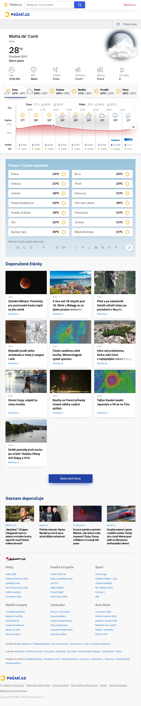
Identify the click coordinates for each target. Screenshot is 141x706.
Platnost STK (101, 634)
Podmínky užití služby (38, 685)
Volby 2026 (11, 574)
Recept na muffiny (14, 616)
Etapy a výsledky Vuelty (61, 579)
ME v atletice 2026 (104, 588)
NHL (97, 596)
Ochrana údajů (60, 685)
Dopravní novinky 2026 (106, 621)
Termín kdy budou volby (17, 588)
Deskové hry (97, 659)
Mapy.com (26, 644)
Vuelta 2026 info (58, 574)
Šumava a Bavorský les (61, 621)
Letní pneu (84, 659)
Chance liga (101, 574)
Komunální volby (13, 596)
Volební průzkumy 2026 (17, 579)
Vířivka (118, 651)
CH (63, 247)
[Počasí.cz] (17, 14)
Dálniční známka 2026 (105, 616)
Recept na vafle (13, 630)
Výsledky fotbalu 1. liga (106, 579)
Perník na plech (13, 634)
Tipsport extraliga (103, 583)
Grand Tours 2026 (58, 596)
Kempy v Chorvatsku (60, 612)
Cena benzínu (76, 644)
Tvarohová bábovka (15, 625)
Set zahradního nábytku (89, 651)
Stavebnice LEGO (52, 659)
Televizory (109, 659)
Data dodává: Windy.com (84, 685)
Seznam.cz (130, 4)
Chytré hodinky (122, 659)
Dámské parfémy (70, 659)
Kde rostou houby (59, 644)
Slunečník (61, 651)
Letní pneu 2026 (103, 612)
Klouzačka (72, 651)
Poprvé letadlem (58, 616)
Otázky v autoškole (104, 630)
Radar (103, 685)
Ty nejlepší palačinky (15, 612)
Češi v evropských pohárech (97, 644)
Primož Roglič (56, 592)
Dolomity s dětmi (58, 634)
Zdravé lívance (12, 621)
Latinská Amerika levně (61, 630)
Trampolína (49, 651)
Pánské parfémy (13, 663)
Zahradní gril (108, 651)
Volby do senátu (13, 592)
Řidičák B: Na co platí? (105, 625)
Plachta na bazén (34, 651)
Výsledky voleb (13, 583)
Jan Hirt (54, 583)
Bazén (22, 651)
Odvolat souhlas (118, 685)
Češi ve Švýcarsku (59, 625)
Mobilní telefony (34, 659)
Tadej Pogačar (57, 588)
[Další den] (133, 126)
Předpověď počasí (41, 644)
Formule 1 (100, 592)
